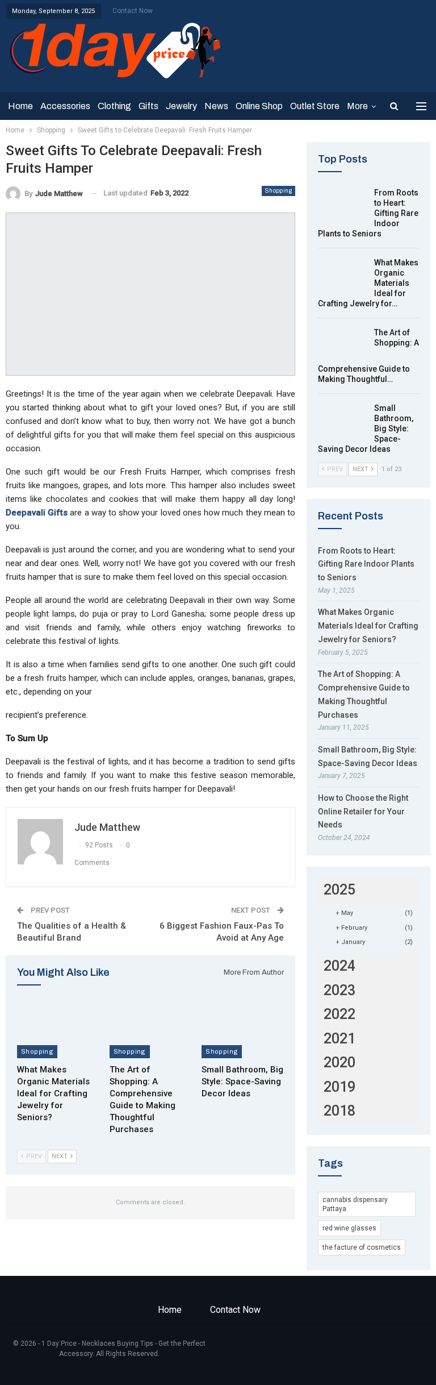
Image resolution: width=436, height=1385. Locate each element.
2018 (339, 1111)
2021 (339, 1038)
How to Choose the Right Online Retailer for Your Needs (363, 811)
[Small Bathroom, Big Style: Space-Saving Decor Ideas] (243, 1029)
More (357, 106)
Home (20, 106)
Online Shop (259, 106)
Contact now (132, 11)
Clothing (114, 106)
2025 (339, 889)
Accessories (65, 106)
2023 (339, 990)
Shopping (278, 191)
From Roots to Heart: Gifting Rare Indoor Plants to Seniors (366, 564)
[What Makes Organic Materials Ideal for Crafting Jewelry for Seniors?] (58, 1029)
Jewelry (181, 106)
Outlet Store (314, 106)
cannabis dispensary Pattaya (355, 1204)
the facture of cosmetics (361, 1247)
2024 (339, 966)
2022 (339, 1014)
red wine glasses (349, 1228)
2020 (339, 1062)
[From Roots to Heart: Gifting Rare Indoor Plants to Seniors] (342, 206)
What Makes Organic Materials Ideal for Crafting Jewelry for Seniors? (368, 626)
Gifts (148, 106)
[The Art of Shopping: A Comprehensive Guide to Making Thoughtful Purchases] (151, 1029)
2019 (339, 1087)
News (216, 106)
